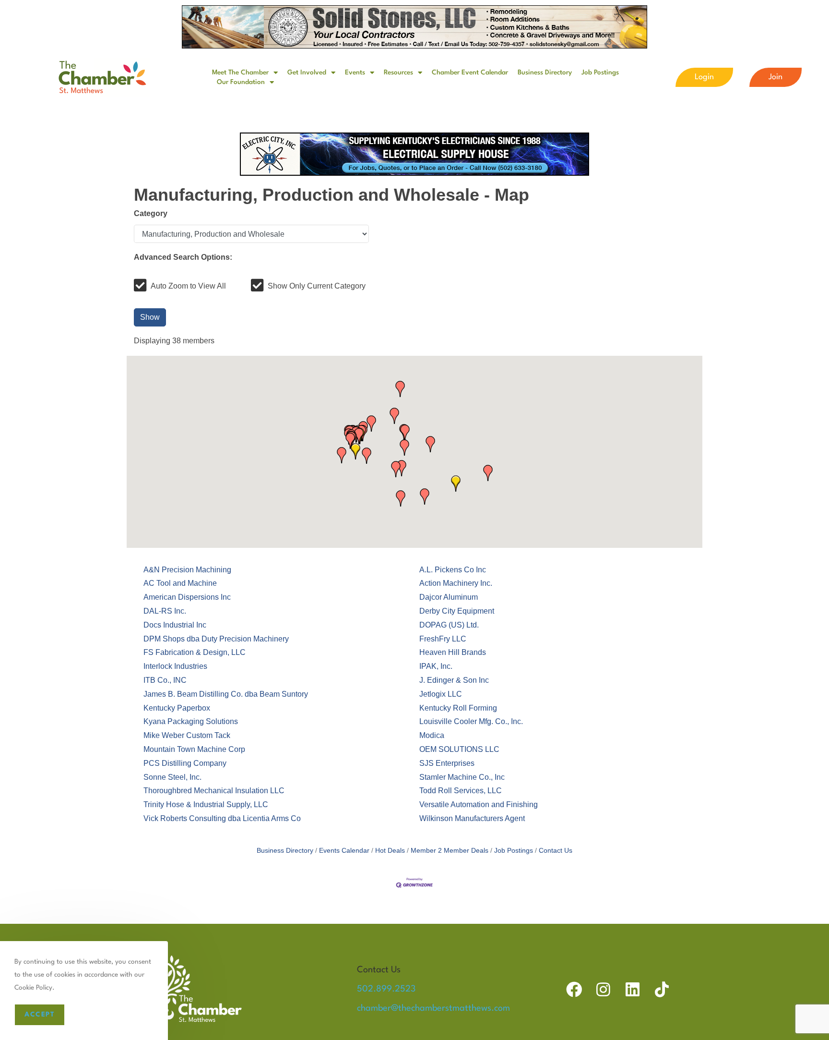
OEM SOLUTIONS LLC (459, 749)
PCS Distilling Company (184, 763)
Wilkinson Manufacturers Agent (472, 818)
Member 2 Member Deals (449, 850)
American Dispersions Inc (187, 597)
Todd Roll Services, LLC (460, 790)
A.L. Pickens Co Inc (452, 570)
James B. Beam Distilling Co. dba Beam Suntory (225, 694)
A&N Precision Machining (187, 570)
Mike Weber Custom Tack (186, 735)
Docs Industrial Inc (174, 625)
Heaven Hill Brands (452, 652)
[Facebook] (574, 989)
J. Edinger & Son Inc (454, 680)
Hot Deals (390, 850)
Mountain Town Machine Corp (194, 749)
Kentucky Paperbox (176, 708)
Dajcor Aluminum (448, 597)
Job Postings (600, 72)
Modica (431, 735)
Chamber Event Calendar (470, 72)
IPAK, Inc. (435, 666)
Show (150, 317)
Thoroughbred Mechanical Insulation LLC (213, 790)
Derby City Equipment (456, 611)
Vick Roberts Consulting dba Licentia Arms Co (222, 818)
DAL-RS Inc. (164, 611)
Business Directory (545, 72)
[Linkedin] (632, 989)
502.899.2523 (386, 989)
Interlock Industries (175, 666)
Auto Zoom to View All (188, 286)
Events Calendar (344, 850)
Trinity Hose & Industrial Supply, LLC (205, 804)
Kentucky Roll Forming (458, 708)
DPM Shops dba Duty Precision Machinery (216, 639)
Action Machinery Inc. (455, 583)
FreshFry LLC (442, 639)
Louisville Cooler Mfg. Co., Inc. (471, 721)
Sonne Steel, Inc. (172, 777)
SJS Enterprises (446, 763)
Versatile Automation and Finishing (478, 804)
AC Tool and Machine (180, 583)
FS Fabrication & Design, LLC (194, 652)
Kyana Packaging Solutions (190, 721)
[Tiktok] (662, 989)
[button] (456, 483)
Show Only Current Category (317, 286)
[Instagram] (603, 989)
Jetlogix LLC (440, 694)
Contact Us (555, 850)
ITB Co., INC (165, 680)
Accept (39, 1014)
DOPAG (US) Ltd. (449, 625)
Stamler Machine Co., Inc (462, 777)
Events (355, 72)
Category (150, 213)
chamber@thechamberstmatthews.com (433, 1008)
